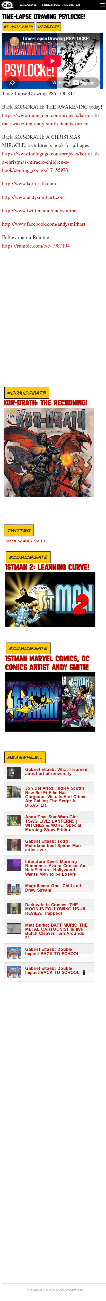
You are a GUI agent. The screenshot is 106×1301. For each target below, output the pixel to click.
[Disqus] (52, 319)
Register (72, 5)
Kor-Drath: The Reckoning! (45, 403)
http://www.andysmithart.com (33, 197)
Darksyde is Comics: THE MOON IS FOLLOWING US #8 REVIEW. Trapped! (55, 909)
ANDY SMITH (21, 26)
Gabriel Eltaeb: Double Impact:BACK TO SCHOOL (52, 951)
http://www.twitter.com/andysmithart (41, 210)
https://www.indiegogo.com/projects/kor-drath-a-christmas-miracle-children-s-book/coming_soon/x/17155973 (51, 162)
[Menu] (102, 5)
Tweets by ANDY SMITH (25, 540)
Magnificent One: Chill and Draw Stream (53, 888)
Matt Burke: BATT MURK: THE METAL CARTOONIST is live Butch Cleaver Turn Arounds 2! (56, 931)
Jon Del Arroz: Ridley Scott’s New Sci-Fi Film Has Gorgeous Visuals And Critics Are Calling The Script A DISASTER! (56, 796)
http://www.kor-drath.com (29, 183)
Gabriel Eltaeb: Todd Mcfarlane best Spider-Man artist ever (53, 845)
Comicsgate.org (71, 1290)
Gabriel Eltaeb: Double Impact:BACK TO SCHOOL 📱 (55, 970)
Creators (28, 5)
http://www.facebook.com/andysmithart (43, 223)
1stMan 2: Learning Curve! (47, 567)
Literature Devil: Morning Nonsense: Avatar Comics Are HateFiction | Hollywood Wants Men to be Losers (56, 867)
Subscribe (51, 5)
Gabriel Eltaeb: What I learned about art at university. (56, 771)
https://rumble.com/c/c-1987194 (36, 245)
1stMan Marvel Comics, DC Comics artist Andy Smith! (47, 663)
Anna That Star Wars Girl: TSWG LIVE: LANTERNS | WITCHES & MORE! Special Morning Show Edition (53, 823)
